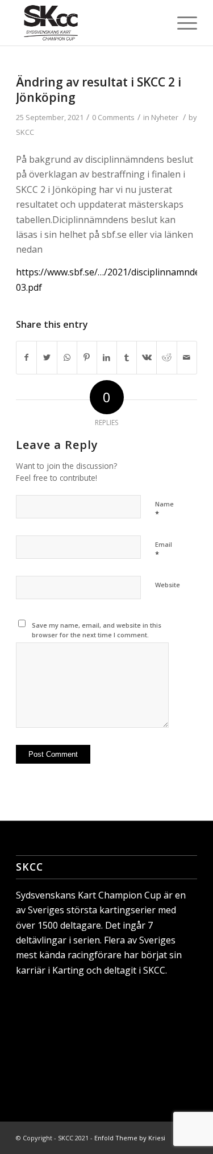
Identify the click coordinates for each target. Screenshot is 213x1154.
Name (164, 509)
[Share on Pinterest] (87, 357)
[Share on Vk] (146, 357)
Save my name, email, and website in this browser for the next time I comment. (96, 630)
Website (167, 584)
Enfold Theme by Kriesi (129, 1138)
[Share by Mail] (187, 357)
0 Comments (113, 117)
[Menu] (181, 23)
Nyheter (164, 117)
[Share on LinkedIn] (106, 357)
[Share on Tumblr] (126, 357)
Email (163, 549)
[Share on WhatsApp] (67, 357)
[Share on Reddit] (166, 357)
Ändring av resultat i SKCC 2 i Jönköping (98, 89)
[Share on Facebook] (26, 357)
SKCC (25, 132)
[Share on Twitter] (46, 357)
